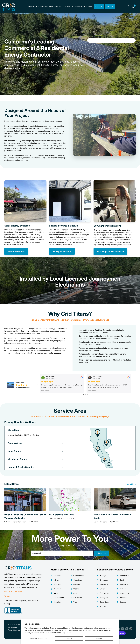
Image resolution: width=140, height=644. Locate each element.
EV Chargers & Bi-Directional (110, 251)
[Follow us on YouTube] (122, 628)
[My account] (128, 6)
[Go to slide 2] (85, 394)
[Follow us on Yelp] (130, 628)
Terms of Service (14, 630)
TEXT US (110, 6)
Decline (99, 638)
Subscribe (102, 553)
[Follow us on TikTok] (126, 628)
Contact (89, 6)
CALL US (98, 6)
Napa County (14, 451)
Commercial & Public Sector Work (50, 6)
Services (31, 6)
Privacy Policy (65, 632)
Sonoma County (16, 443)
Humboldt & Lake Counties (21, 467)
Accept (69, 638)
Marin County (14, 430)
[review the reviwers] (81, 378)
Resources (78, 6)
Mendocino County (17, 459)
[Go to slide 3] (87, 394)
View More (131, 484)
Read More (45, 390)
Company (67, 6)
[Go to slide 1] (83, 394)
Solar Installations (16, 251)
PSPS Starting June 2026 (61, 514)
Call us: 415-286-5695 (13, 592)
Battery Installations (61, 251)
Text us (7, 596)
